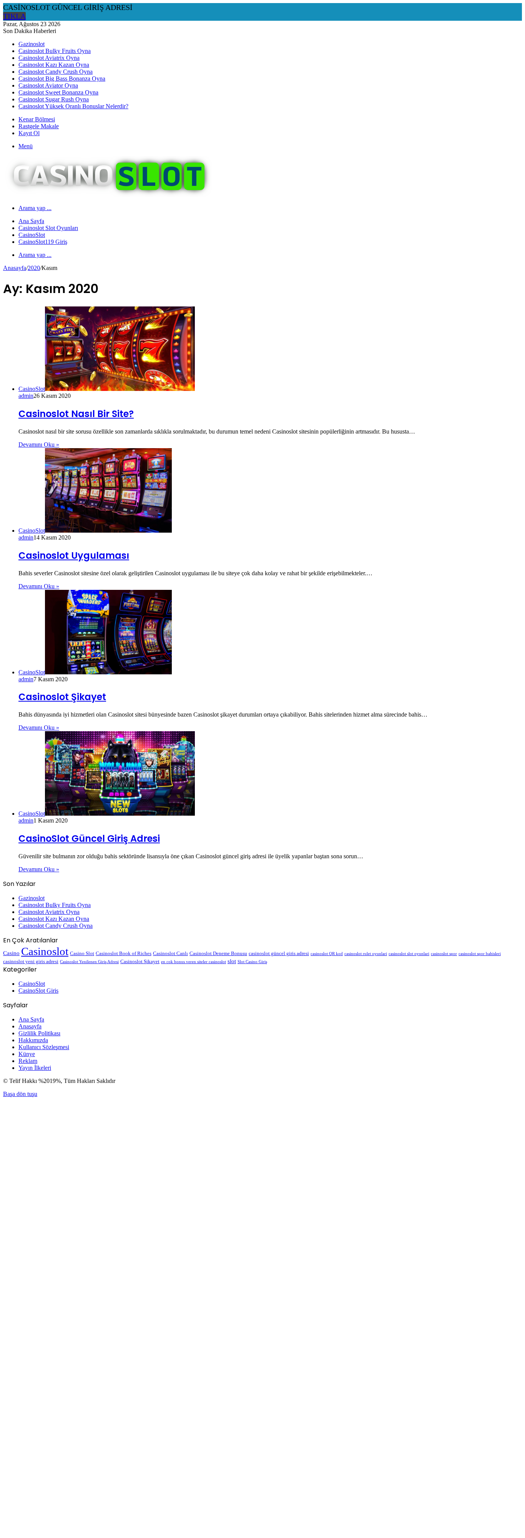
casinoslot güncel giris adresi (279, 953)
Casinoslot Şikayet (62, 696)
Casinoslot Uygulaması (73, 555)
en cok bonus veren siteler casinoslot (193, 962)
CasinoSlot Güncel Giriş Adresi (89, 838)
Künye (26, 1054)
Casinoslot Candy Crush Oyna (55, 71)
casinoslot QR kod (327, 954)
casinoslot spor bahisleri (480, 954)
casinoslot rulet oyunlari (365, 954)
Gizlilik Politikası (39, 1033)
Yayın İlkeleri (34, 1068)
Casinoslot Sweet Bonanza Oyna (58, 92)
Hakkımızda (33, 1040)
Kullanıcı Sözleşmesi (43, 1047)
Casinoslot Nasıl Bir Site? (76, 413)
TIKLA (14, 16)
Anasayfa (14, 268)
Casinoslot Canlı (170, 953)
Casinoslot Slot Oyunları (48, 228)
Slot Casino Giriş (252, 962)
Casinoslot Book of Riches (123, 953)
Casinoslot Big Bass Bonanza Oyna (61, 78)
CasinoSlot (31, 235)
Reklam (27, 1061)
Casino (11, 953)
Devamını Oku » (38, 444)
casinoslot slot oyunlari (409, 954)
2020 (34, 268)
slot (232, 961)
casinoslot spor (444, 954)
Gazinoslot (31, 44)
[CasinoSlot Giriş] (107, 195)
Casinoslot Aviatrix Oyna (49, 58)
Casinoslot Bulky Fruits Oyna (54, 51)
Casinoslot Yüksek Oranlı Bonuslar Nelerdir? (73, 106)
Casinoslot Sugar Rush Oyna (53, 99)
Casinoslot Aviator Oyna (48, 85)
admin (25, 395)
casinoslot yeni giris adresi (30, 961)
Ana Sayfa (31, 221)
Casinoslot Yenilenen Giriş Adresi (89, 962)
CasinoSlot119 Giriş (42, 241)
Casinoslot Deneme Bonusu (218, 953)
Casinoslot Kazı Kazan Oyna (53, 64)
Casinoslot (44, 951)
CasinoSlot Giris (38, 990)
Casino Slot (82, 953)
